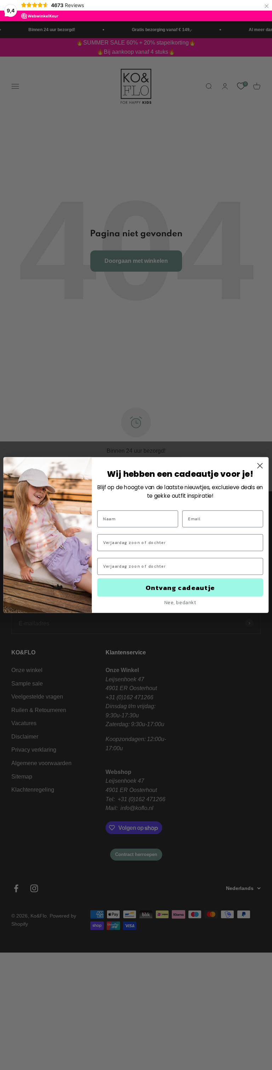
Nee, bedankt (180, 602)
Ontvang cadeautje (180, 587)
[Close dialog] (260, 466)
